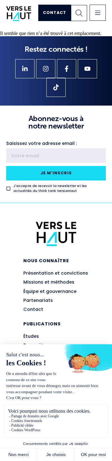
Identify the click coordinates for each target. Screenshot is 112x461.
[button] (98, 13)
